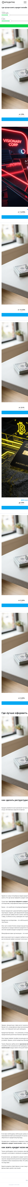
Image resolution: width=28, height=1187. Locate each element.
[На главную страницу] (8, 2)
